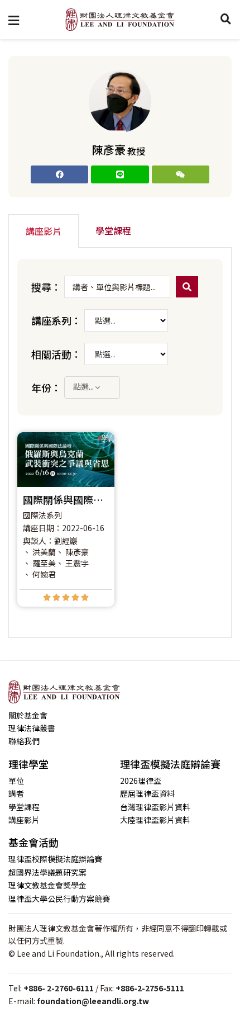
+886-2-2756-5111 (150, 988)
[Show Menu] (13, 19)
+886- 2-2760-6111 (58, 988)
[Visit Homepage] (120, 19)
